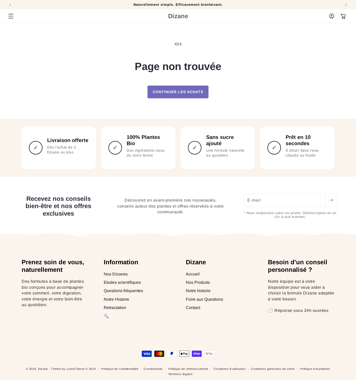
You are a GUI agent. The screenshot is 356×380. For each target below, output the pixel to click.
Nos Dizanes (116, 274)
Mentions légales (181, 374)
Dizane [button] (196, 262)
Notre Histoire (116, 299)
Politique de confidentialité (119, 368)
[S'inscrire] (331, 200)
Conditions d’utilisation (230, 368)
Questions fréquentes (123, 291)
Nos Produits (198, 282)
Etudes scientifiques (122, 282)
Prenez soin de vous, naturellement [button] (53, 266)
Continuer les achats (178, 92)
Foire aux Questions (204, 299)
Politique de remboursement (188, 368)
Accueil (193, 274)
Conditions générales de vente (272, 368)
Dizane (43, 368)
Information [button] (121, 262)
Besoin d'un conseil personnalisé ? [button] (297, 266)
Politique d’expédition (315, 368)
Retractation (115, 307)
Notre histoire (198, 291)
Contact (193, 307)
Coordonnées (153, 368)
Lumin (75, 368)
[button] (11, 16)
